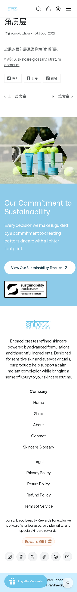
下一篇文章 (60, 96)
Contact (38, 435)
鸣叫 (15, 78)
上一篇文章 (17, 96)
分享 (34, 78)
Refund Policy (39, 494)
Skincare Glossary (38, 446)
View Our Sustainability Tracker (36, 267)
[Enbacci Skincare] (13, 8)
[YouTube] (67, 556)
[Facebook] (21, 556)
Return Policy (38, 483)
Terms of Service (38, 506)
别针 (54, 78)
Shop (38, 413)
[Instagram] (9, 556)
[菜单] (68, 9)
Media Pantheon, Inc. (54, 585)
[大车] (48, 8)
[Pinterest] (56, 556)
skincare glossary (31, 59)
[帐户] (58, 8)
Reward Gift (35, 541)
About (38, 424)
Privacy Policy (38, 472)
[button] (38, 8)
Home (38, 402)
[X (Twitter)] (32, 556)
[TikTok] (44, 556)
